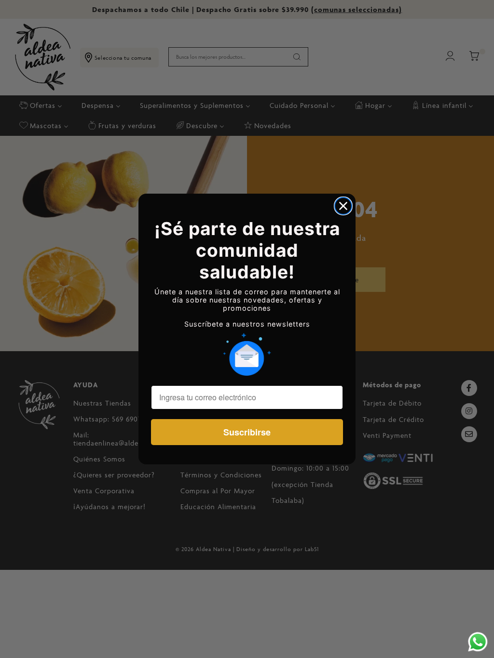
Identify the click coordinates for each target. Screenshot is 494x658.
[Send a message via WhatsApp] (478, 642)
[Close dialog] (343, 205)
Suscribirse (247, 432)
